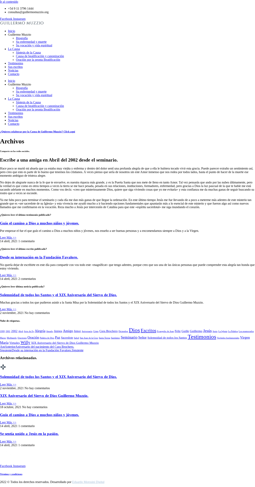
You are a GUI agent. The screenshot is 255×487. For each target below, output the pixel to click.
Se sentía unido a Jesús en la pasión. (29, 434)
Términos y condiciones (11, 474)
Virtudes (14, 342)
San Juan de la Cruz (89, 338)
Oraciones (22, 338)
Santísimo (115, 338)
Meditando (12, 338)
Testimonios (15, 63)
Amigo (68, 331)
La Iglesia (222, 331)
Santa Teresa (104, 338)
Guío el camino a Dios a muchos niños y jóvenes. (39, 223)
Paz (57, 337)
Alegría (40, 331)
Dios (134, 330)
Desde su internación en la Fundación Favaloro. (39, 257)
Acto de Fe (29, 331)
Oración (33, 337)
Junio (215, 331)
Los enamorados (246, 331)
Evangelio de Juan (165, 331)
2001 (8, 331)
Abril (20, 331)
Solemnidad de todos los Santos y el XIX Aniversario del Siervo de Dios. (58, 295)
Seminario (129, 337)
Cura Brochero (108, 331)
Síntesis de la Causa (28, 52)
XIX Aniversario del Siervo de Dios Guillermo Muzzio (65, 342)
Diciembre (123, 331)
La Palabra (233, 331)
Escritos (148, 330)
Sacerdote (67, 337)
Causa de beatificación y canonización (40, 56)
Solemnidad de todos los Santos (167, 337)
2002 (14, 331)
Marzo (3, 338)
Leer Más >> (8, 237)
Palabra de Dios (47, 338)
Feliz (178, 331)
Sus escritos (15, 67)
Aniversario (87, 331)
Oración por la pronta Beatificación (38, 59)
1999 (2, 331)
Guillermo (196, 331)
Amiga (58, 331)
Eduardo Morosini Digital (88, 482)
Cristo (96, 331)
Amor (77, 331)
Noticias (13, 70)
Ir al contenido (9, 1)
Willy (25, 342)
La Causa (14, 49)
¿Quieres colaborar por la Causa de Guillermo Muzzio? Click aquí (37, 131)
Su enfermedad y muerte (31, 41)
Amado (49, 331)
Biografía (22, 38)
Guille (185, 331)
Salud (76, 338)
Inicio (11, 31)
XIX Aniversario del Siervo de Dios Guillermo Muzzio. (44, 396)
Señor (142, 337)
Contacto (13, 74)
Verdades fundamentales (228, 338)
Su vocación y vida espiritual (34, 45)
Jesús (207, 330)
